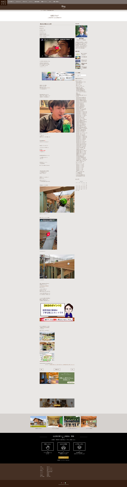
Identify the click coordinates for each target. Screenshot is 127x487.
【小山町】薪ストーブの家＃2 (80, 159)
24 (86, 187)
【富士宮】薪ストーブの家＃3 (80, 136)
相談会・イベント (44, 1)
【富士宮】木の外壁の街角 (80, 130)
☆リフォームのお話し (79, 161)
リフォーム (30, 1)
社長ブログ (45, 10)
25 (76, 189)
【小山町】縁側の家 (79, 156)
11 (76, 186)
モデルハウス (25, 1)
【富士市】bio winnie (79, 117)
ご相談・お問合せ (56, 1)
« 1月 (76, 190)
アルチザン (48, 87)
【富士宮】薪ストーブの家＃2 (80, 137)
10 (86, 185)
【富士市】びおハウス (79, 118)
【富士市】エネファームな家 (80, 101)
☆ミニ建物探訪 (78, 172)
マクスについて (18, 1)
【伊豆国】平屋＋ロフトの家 (53, 364)
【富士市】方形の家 (79, 104)
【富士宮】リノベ (79, 169)
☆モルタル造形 (78, 173)
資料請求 (48, 475)
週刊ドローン (78, 85)
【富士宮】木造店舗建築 (80, 90)
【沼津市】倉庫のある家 (80, 125)
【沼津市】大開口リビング (80, 126)
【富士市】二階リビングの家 (80, 119)
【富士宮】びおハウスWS (80, 139)
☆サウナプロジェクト (79, 86)
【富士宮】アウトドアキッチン (81, 132)
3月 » (78, 190)
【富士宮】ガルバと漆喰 (80, 135)
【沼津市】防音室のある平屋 (80, 121)
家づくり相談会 (42, 476)
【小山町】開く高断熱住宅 (80, 157)
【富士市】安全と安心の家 (80, 98)
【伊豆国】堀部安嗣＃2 (79, 89)
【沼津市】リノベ (79, 170)
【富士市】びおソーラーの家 (80, 115)
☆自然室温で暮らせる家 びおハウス (68, 364)
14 (81, 186)
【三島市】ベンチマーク (80, 148)
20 (79, 187)
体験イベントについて (50, 470)
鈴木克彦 (45, 327)
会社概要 (41, 475)
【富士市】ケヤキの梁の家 (80, 109)
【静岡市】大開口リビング (80, 160)
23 (84, 187)
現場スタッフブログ (49, 469)
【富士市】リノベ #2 (79, 167)
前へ (41, 369)
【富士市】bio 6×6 (79, 110)
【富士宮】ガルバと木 (79, 131)
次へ (72, 369)
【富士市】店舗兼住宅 (79, 120)
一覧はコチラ (57, 369)
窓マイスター (78, 162)
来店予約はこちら (63, 457)
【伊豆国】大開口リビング (80, 151)
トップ (41, 10)
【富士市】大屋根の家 (79, 106)
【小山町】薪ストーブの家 (80, 158)
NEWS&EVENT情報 (49, 471)
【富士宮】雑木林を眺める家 (80, 127)
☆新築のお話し (78, 87)
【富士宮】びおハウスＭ (80, 142)
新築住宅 (41, 470)
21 (81, 187)
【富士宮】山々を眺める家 (80, 129)
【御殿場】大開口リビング (80, 152)
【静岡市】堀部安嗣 (79, 88)
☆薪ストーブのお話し (79, 171)
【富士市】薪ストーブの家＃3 (80, 111)
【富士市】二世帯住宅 (79, 105)
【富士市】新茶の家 (79, 107)
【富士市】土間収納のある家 (80, 100)
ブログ (50, 1)
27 (79, 189)
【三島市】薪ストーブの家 (80, 146)
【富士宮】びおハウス (79, 140)
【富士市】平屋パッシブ (80, 116)
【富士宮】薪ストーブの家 (80, 138)
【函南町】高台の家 (79, 149)
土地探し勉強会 (36, 1)
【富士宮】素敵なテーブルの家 (81, 128)
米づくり (77, 84)
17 (86, 186)
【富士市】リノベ (79, 168)
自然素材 (77, 94)
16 (84, 186)
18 (76, 187)
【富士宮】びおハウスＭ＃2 (80, 141)
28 (81, 189)
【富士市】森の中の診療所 (80, 97)
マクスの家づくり (11, 1)
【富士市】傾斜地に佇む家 (80, 99)
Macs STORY (48, 476)
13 (79, 186)
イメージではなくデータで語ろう (81, 91)
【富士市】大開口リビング (80, 108)
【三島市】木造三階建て (80, 147)
